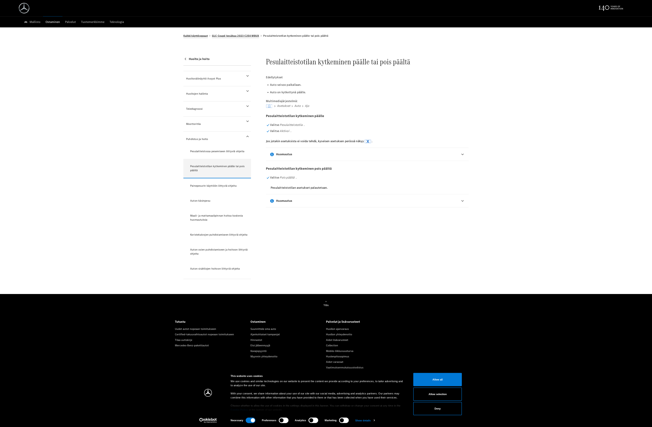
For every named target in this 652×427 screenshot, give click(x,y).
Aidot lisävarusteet (337, 340)
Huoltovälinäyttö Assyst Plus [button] (203, 78)
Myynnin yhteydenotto (263, 356)
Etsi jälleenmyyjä (260, 345)
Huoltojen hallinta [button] (197, 93)
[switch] (283, 420)
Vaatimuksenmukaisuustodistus (344, 367)
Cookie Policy (239, 409)
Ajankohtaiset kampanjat (265, 334)
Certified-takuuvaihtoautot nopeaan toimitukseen (204, 334)
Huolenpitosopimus (337, 356)
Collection (332, 345)
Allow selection (438, 394)
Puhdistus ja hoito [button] (197, 139)
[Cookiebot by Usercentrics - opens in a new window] (208, 420)
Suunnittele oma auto (263, 329)
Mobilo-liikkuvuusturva (339, 351)
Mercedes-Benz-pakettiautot (192, 345)
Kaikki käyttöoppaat (195, 36)
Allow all (437, 379)
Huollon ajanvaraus (337, 329)
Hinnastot (256, 340)
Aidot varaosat (334, 362)
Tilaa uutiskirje (183, 340)
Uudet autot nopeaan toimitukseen (195, 329)
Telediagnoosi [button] (194, 109)
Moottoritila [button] (193, 124)
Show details (363, 420)
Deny (437, 408)
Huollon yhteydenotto (339, 334)
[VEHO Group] (24, 8)
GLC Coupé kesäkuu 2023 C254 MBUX (235, 36)
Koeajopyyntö (258, 351)
